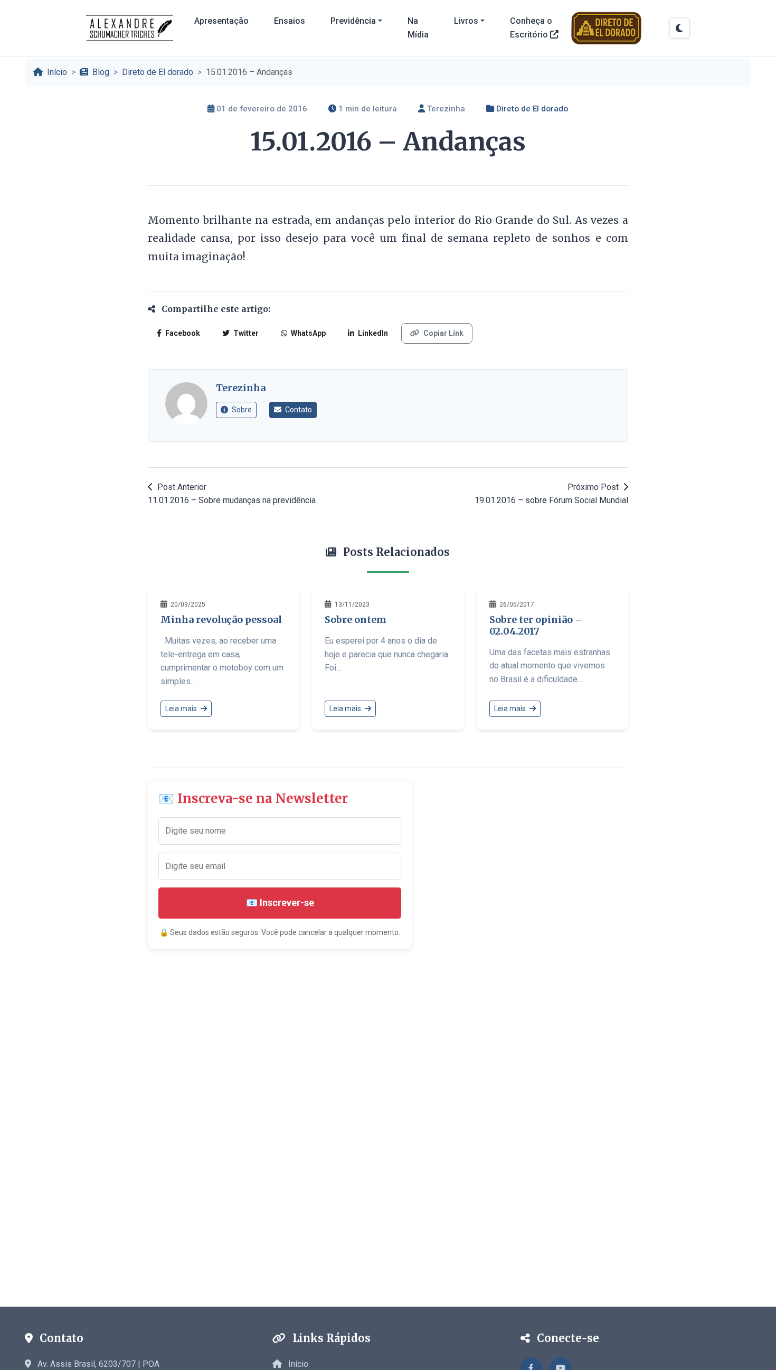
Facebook (182, 333)
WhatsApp (307, 333)
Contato (297, 409)
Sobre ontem (355, 619)
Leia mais (181, 708)
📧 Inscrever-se (280, 902)
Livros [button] (466, 21)
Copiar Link (442, 333)
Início (56, 72)
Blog (99, 72)
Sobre (241, 409)
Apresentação (221, 21)
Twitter (245, 333)
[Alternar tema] (679, 28)
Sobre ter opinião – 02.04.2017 (536, 625)
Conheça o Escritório (531, 28)
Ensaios (289, 21)
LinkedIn (372, 333)
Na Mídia (418, 28)
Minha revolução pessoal (221, 619)
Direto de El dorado (157, 72)
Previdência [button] (353, 21)
